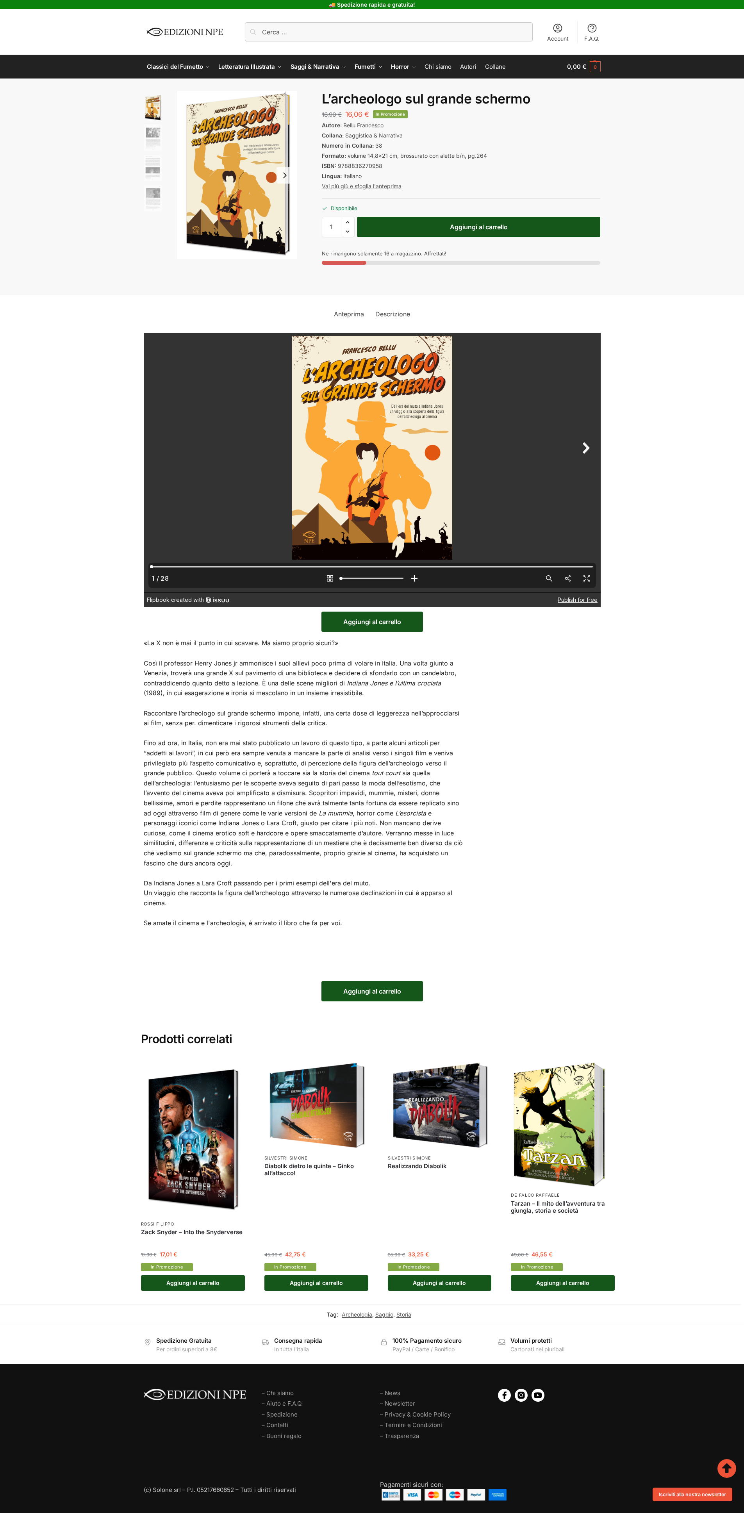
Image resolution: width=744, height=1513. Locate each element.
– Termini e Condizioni (411, 1425)
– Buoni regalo (282, 1436)
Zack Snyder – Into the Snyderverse (192, 1232)
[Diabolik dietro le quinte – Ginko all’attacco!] (316, 1104)
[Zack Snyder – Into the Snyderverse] (193, 1137)
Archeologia (357, 1314)
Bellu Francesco (363, 125)
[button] (583, 67)
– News (390, 1393)
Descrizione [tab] (392, 314)
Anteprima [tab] (349, 314)
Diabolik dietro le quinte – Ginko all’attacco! (309, 1170)
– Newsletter (397, 1403)
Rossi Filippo (157, 1224)
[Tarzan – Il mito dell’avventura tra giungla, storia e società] (563, 1123)
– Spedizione (280, 1414)
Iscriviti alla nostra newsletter (692, 1494)
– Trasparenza (399, 1436)
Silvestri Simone (286, 1158)
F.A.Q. (591, 38)
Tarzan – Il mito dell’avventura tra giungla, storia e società (558, 1207)
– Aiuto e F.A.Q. (282, 1403)
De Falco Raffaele (535, 1195)
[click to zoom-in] (237, 175)
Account (558, 38)
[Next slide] (285, 175)
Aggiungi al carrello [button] (192, 1282)
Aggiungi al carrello (479, 227)
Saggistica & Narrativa (374, 135)
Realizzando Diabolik (417, 1166)
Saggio (384, 1314)
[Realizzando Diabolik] (440, 1104)
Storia (403, 1314)
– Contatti (275, 1425)
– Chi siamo (278, 1393)
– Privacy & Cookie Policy (415, 1414)
